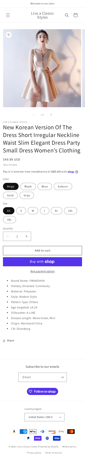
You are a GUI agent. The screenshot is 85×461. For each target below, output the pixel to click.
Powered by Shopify (48, 446)
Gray (27, 195)
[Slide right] (51, 114)
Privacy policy (34, 452)
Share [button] (10, 340)
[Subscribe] (62, 377)
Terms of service (53, 452)
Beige (10, 186)
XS (8, 211)
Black (28, 186)
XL (56, 211)
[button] (8, 15)
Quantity (8, 228)
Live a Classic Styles (27, 446)
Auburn (63, 186)
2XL (70, 211)
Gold (10, 195)
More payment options (42, 271)
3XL (9, 219)
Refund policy (69, 446)
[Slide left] (33, 114)
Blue (45, 186)
